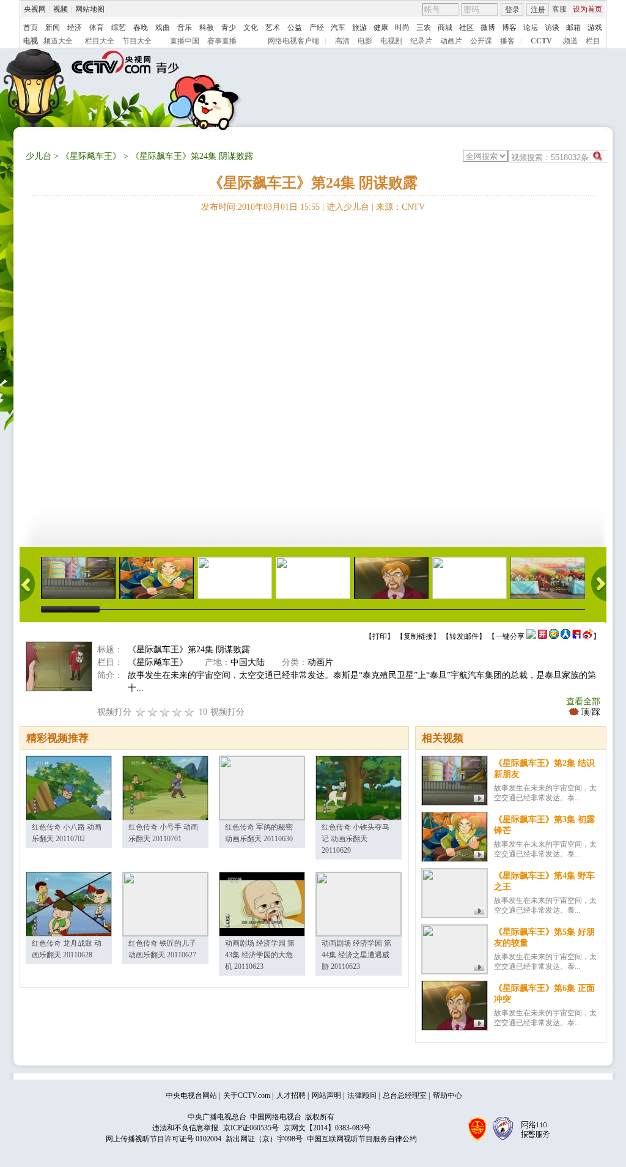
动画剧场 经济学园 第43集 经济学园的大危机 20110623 (260, 955)
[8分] (177, 711)
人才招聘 (291, 1095)
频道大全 (58, 41)
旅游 (359, 27)
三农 (423, 27)
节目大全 (137, 41)
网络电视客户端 (293, 41)
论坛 (530, 27)
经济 (74, 27)
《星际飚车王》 (91, 156)
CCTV (541, 41)
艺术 (272, 27)
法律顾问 (362, 1095)
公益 (294, 27)
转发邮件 (464, 636)
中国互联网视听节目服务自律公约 (362, 1139)
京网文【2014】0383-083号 (327, 1128)
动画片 (451, 41)
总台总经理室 (405, 1095)
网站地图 (90, 9)
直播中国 (184, 41)
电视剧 (391, 41)
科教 (206, 27)
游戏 (594, 27)
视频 (60, 9)
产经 (316, 27)
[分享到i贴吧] (576, 636)
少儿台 (38, 156)
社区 (466, 27)
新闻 (52, 27)
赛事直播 (222, 41)
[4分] (153, 711)
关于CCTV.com (246, 1095)
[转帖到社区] (531, 636)
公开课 (481, 41)
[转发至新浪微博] (588, 636)
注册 (538, 10)
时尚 (402, 27)
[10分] (189, 711)
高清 (342, 41)
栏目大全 (99, 41)
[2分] (140, 711)
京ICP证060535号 (251, 1128)
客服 (559, 9)
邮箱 (573, 27)
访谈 (552, 27)
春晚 (140, 27)
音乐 (184, 27)
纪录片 (421, 41)
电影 (365, 41)
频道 (570, 41)
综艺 (118, 27)
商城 (445, 27)
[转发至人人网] (565, 636)
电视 (30, 41)
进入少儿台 (347, 207)
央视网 (35, 9)
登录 (512, 10)
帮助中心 (447, 1095)
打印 (379, 636)
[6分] (165, 711)
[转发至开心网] (542, 636)
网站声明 (326, 1095)
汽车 (338, 27)
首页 (30, 27)
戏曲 (162, 27)
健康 (381, 27)
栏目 (593, 41)
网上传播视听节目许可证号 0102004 (163, 1139)
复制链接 (418, 636)
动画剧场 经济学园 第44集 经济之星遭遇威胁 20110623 (356, 955)
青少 (228, 27)
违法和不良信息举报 (185, 1128)
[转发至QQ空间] (554, 636)
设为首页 (587, 9)
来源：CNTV (400, 207)
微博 (488, 27)
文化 (250, 27)
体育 (96, 27)
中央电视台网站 (191, 1095)
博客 (509, 27)
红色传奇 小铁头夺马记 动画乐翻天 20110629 (355, 839)
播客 (507, 41)
